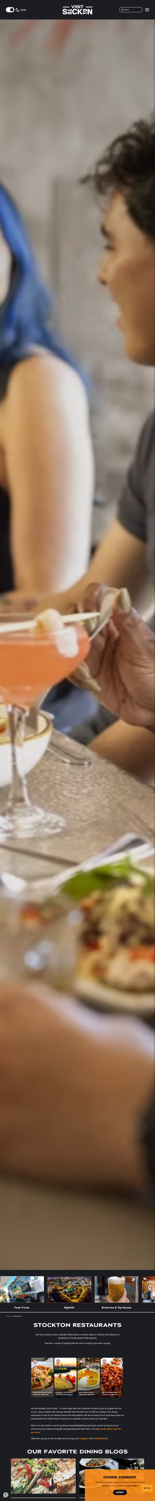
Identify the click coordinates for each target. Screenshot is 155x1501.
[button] (147, 1488)
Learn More (132, 1485)
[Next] (149, 1289)
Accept (120, 1492)
